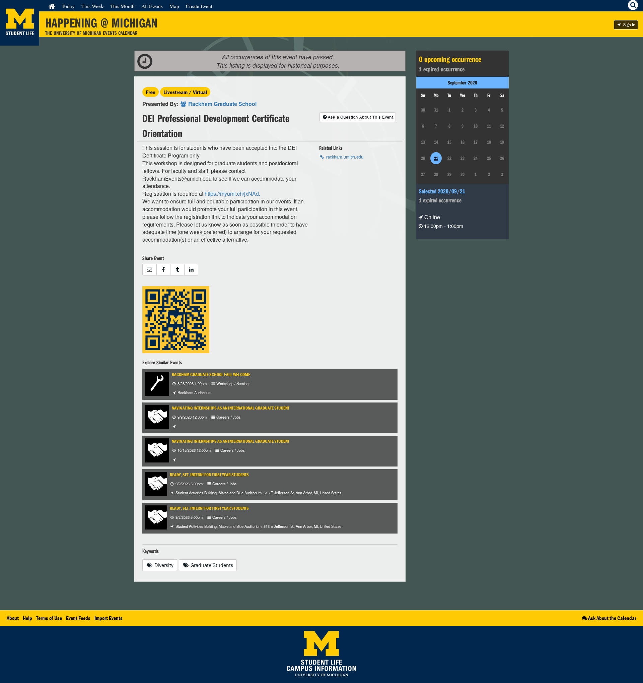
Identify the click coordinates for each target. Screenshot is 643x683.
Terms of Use (49, 618)
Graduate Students (211, 565)
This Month (122, 6)
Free (150, 92)
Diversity (163, 565)
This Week (92, 6)
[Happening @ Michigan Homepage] (19, 41)
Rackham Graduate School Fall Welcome (211, 374)
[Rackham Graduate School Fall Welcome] (157, 383)
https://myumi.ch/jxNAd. (232, 193)
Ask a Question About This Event (360, 117)
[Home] (52, 6)
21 (436, 158)
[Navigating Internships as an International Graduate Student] (157, 416)
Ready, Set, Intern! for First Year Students (209, 475)
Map (174, 6)
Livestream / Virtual (185, 92)
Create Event (199, 6)
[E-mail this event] (149, 269)
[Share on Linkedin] (191, 269)
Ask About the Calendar (612, 618)
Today (68, 6)
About (13, 618)
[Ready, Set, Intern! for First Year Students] (157, 483)
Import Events (108, 618)
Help (27, 618)
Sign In (628, 24)
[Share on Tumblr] (177, 269)
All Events (152, 6)
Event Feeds (78, 618)
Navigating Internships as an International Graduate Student (230, 408)
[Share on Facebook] (163, 269)
